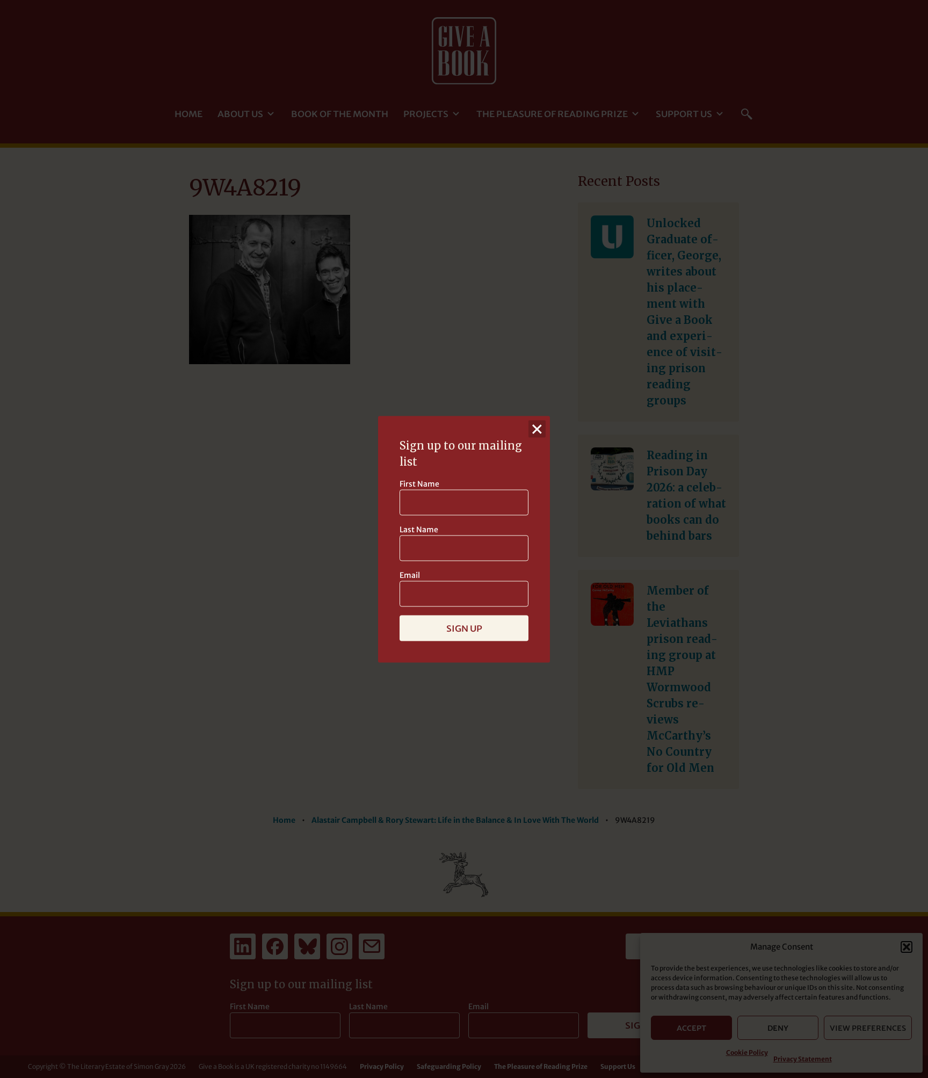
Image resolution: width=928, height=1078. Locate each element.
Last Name (419, 529)
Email (410, 575)
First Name (419, 483)
